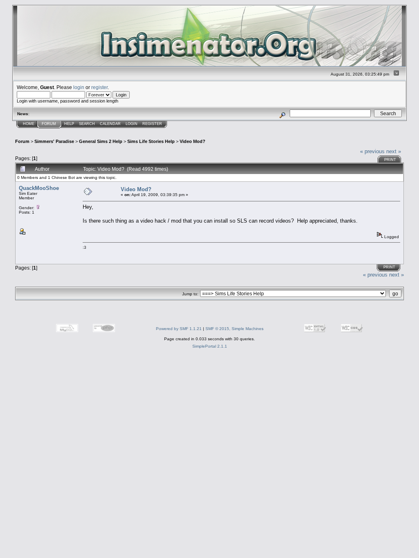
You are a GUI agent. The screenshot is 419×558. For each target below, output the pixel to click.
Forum (49, 124)
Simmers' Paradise (54, 141)
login (78, 87)
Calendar (110, 124)
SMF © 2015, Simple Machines (234, 328)
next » (393, 151)
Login (131, 124)
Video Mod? (192, 141)
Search (87, 124)
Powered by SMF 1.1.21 (179, 328)
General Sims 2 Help (100, 141)
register (99, 87)
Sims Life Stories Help (151, 141)
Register (152, 124)
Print (390, 160)
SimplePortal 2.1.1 (209, 346)
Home (28, 124)
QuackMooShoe (39, 188)
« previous (372, 151)
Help (69, 124)
